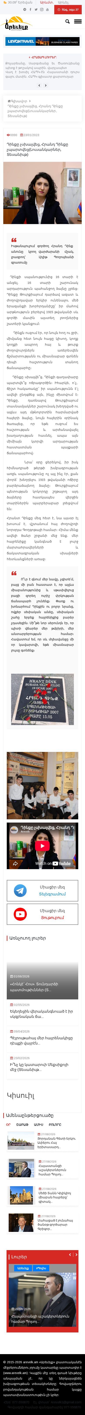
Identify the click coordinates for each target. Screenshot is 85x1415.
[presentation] (39, 85)
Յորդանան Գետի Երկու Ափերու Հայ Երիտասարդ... (56, 1143)
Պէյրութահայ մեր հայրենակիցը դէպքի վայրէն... (41, 1041)
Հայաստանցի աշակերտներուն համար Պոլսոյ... (52, 1170)
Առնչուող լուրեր (27, 938)
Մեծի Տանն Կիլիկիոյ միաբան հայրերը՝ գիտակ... (55, 1197)
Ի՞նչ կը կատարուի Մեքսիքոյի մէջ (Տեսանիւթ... (39, 1067)
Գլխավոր (19, 101)
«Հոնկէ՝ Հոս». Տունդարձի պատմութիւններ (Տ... (34, 987)
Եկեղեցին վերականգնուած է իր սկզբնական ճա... (41, 1014)
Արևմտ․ (47, 2)
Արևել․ (63, 2)
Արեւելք (23, 1268)
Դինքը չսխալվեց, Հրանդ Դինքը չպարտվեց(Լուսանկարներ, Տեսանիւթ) (35, 111)
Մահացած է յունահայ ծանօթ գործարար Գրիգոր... (55, 1224)
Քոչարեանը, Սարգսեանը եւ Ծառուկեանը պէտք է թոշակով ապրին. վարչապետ (42, 66)
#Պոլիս (41, 1268)
